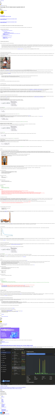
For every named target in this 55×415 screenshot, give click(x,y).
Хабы (2, 400)
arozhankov (1, 5)
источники (9, 73)
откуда (29, 115)
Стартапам (3, 411)
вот (11, 223)
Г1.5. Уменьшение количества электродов (6, 34)
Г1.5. (20, 293)
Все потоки (2, 0)
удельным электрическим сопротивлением (15, 244)
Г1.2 (6, 255)
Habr (3, 414)
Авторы (2, 401)
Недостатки (24, 256)
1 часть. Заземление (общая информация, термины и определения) (5, 16)
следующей (6, 295)
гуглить (17, 311)
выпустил (3, 347)
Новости (2, 399)
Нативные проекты (4, 410)
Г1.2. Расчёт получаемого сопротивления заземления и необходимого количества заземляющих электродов (11, 33)
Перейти (1, 340)
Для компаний (3, 405)
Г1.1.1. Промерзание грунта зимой (7, 32)
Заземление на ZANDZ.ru (9, 310)
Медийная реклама (4, 409)
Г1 (26, 260)
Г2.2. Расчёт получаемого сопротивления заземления (7, 37)
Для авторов (3, 404)
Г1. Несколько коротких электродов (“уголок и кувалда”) (7, 30)
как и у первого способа (4, 285)
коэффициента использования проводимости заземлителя (36, 89)
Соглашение (3, 406)
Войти (2, 396)
